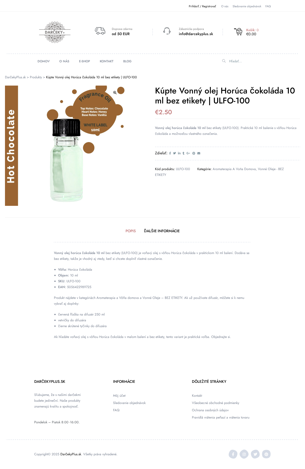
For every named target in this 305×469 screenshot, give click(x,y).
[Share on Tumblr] (183, 153)
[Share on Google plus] (188, 153)
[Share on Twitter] (174, 153)
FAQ (116, 410)
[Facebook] (233, 454)
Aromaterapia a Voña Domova (234, 169)
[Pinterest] (266, 454)
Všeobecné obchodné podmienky (215, 402)
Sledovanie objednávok (129, 402)
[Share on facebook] (170, 153)
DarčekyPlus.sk (70, 454)
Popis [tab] (131, 231)
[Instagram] (244, 454)
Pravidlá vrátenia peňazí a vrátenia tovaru (220, 417)
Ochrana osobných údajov (210, 410)
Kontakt (197, 395)
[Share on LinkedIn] (179, 153)
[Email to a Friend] (198, 153)
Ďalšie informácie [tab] (162, 231)
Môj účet (119, 395)
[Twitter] (255, 454)
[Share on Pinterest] (193, 153)
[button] (115, 93)
